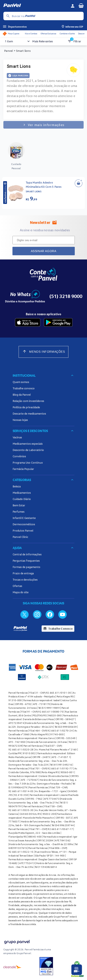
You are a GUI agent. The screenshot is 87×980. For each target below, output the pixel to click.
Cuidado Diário (22, 499)
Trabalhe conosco (24, 388)
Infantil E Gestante (24, 518)
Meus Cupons (13, 33)
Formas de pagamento (26, 567)
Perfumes (18, 511)
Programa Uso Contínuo (28, 462)
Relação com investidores (28, 401)
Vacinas (17, 437)
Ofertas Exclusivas (48, 33)
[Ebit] (46, 966)
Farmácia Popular (23, 469)
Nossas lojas (20, 420)
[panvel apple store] (28, 322)
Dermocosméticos (24, 524)
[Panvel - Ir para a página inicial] (35, 6)
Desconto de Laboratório (28, 450)
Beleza (17, 486)
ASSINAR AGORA (43, 251)
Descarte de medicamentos (29, 413)
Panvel (8, 51)
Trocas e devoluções (25, 579)
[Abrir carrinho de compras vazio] (81, 5)
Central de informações (27, 554)
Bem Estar (19, 505)
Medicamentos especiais (28, 443)
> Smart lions (22, 51)
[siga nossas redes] (24, 614)
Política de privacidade (26, 407)
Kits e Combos (31, 33)
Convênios (19, 456)
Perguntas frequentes (26, 560)
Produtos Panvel (23, 530)
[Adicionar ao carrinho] (78, 183)
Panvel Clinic (20, 537)
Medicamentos (22, 493)
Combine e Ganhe (67, 33)
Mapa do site (21, 592)
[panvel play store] (58, 322)
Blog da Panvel (22, 394)
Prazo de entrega (23, 573)
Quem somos (21, 382)
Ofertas (17, 586)
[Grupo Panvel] (16, 942)
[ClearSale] (12, 967)
